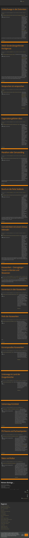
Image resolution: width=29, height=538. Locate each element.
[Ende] (21, 489)
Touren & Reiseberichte (10, 12)
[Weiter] (20, 489)
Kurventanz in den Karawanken (14, 289)
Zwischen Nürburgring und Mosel (5, 487)
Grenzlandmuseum (17, 423)
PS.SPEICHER (24, 445)
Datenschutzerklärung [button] (4, 536)
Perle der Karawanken (10, 316)
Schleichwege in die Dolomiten (14, 9)
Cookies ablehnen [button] (22, 535)
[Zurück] (9, 489)
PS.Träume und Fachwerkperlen (14, 431)
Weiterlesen (3, 40)
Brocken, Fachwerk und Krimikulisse (6, 485)
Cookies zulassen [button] (26, 535)
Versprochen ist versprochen (13, 86)
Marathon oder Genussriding (13, 152)
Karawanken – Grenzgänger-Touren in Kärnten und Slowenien (13, 270)
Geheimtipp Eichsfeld (10, 404)
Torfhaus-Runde (3, 486)
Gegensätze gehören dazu (12, 118)
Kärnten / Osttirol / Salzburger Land (21, 276)
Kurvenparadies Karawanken (13, 347)
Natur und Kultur (8, 458)
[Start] (7, 489)
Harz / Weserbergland (19, 407)
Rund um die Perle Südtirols (13, 189)
